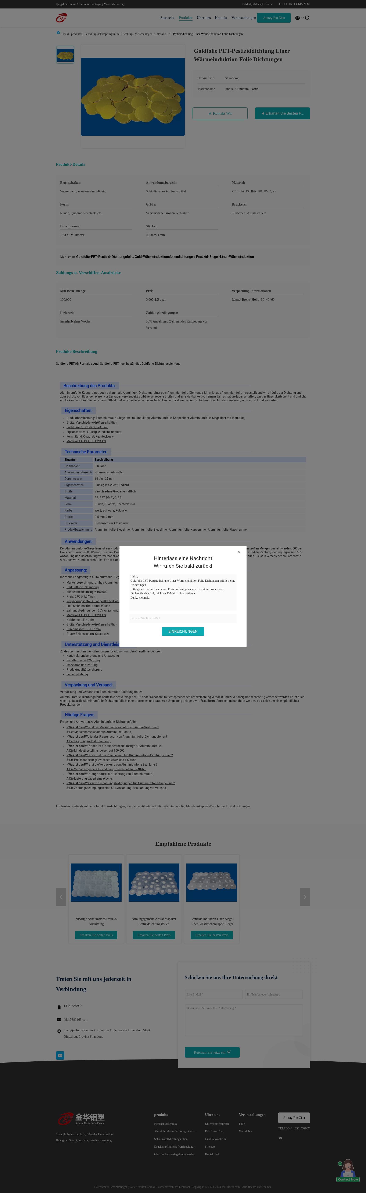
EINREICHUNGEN (183, 631)
